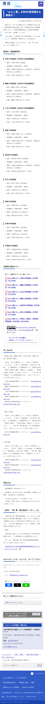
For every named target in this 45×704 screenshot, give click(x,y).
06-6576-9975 (13, 640)
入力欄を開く (37, 614)
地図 (32, 682)
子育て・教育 (18, 654)
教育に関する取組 (32, 654)
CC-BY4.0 (27, 330)
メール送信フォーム (10, 646)
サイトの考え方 (22, 677)
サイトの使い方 (8, 677)
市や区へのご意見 (28, 687)
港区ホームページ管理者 (11, 687)
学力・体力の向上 (8, 657)
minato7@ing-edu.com (11, 404)
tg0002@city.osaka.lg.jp (19, 575)
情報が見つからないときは (13, 602)
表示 (40, 665)
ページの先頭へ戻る (39, 673)
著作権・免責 (23, 682)
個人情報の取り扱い (9, 682)
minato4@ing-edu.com (11, 472)
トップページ (6, 654)
